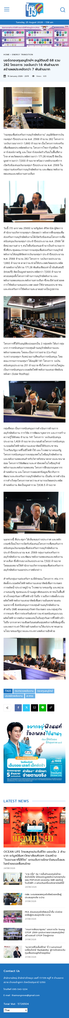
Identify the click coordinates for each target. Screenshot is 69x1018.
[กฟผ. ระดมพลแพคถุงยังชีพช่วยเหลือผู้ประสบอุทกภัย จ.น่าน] (13, 899)
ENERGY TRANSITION (22, 54)
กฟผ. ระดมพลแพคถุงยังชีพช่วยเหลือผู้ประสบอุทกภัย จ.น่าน (43, 896)
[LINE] (42, 707)
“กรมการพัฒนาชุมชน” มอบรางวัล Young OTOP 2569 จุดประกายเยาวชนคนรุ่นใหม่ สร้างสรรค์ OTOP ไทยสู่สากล (45, 932)
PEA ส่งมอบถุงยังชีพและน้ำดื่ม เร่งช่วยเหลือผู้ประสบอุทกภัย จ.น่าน (43, 913)
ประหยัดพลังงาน (14, 696)
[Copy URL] (50, 707)
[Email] (34, 707)
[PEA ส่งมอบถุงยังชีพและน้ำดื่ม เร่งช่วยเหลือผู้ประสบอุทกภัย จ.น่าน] (13, 917)
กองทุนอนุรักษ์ (45, 691)
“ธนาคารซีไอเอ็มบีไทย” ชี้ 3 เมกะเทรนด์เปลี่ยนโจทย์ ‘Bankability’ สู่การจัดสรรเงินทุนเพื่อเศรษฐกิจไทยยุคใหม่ (45, 950)
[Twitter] (26, 707)
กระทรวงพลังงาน (24, 691)
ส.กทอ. (30, 696)
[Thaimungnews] (34, 10)
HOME (7, 54)
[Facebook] (18, 707)
